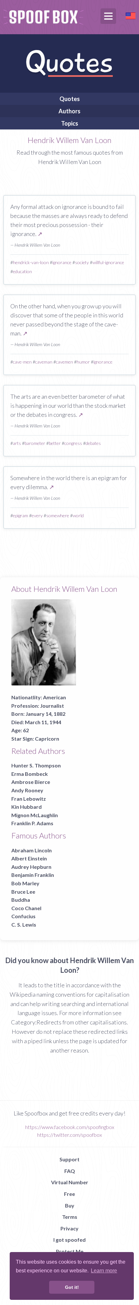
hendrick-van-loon (31, 262)
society (82, 262)
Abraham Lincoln (31, 850)
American (54, 697)
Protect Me (69, 1251)
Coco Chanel (26, 908)
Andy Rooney (27, 790)
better (55, 443)
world (78, 515)
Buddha (20, 900)
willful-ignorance (108, 262)
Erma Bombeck (29, 774)
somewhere (57, 515)
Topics (69, 123)
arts (17, 443)
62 (26, 730)
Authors (69, 111)
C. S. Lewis (23, 924)
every (37, 515)
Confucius (23, 916)
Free (69, 1194)
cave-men (22, 362)
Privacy (69, 1228)
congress (73, 443)
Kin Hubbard (26, 807)
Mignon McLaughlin (34, 815)
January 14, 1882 (45, 714)
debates (93, 443)
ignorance (61, 262)
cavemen (64, 362)
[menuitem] (69, 99)
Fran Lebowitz (28, 799)
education (22, 271)
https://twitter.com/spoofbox (69, 1135)
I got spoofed (69, 1240)
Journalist (52, 706)
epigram (20, 515)
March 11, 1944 (43, 722)
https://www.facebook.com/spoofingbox (69, 1127)
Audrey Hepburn (31, 867)
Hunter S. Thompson (36, 765)
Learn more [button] (104, 1270)
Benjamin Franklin (32, 875)
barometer (35, 443)
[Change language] (130, 15)
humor (83, 362)
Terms (69, 1217)
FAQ (69, 1171)
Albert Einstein (29, 858)
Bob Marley (25, 883)
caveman (43, 362)
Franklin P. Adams (32, 823)
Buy (69, 1205)
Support (69, 1159)
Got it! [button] (72, 1287)
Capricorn (47, 738)
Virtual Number (69, 1182)
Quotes (69, 98)
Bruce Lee (23, 892)
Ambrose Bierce (30, 782)
